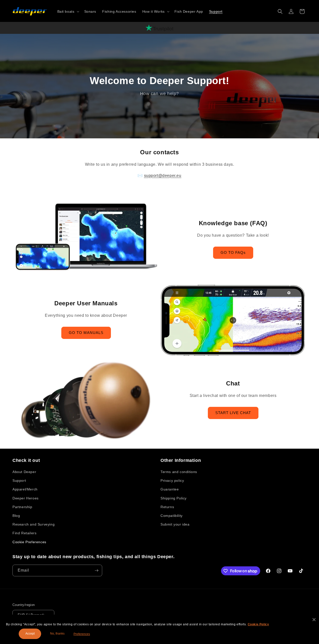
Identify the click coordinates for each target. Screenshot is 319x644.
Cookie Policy (258, 624)
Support (19, 481)
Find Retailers (24, 533)
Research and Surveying (33, 524)
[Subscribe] (96, 570)
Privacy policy (172, 481)
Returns (167, 507)
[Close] (314, 619)
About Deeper (24, 472)
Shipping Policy (173, 498)
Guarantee (169, 489)
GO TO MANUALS (86, 332)
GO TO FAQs (233, 252)
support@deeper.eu (162, 175)
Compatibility (171, 516)
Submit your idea (175, 524)
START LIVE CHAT (233, 413)
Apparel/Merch (25, 489)
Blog (16, 516)
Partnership (22, 507)
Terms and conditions (178, 472)
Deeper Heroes (25, 498)
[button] (67, 11)
